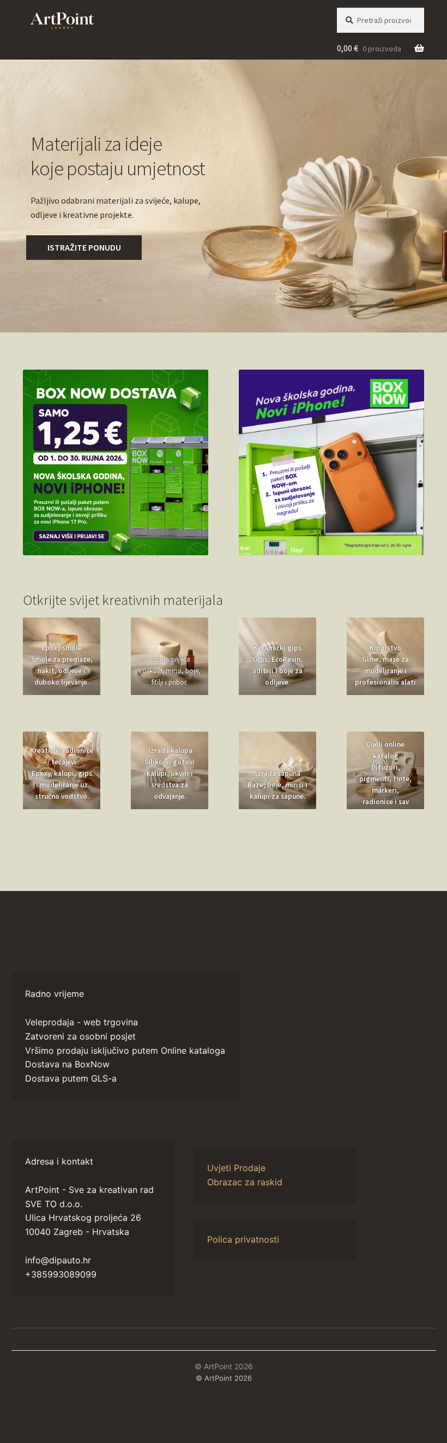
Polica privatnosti (243, 1239)
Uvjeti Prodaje (236, 1167)
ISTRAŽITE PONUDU (84, 247)
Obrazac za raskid (244, 1182)
